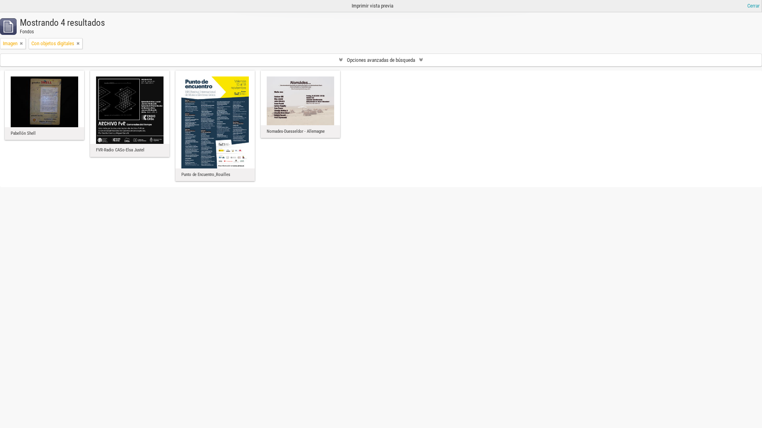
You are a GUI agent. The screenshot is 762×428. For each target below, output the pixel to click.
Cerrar (753, 6)
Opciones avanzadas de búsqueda (381, 60)
